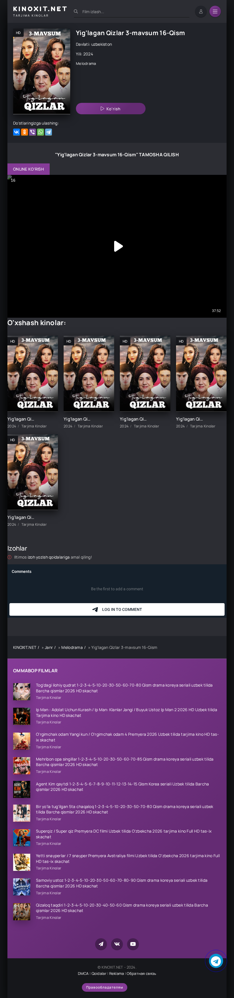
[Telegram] (48, 132)
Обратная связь (141, 973)
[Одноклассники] (24, 132)
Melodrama (86, 63)
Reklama (116, 973)
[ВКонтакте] (16, 132)
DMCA (83, 973)
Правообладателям (104, 987)
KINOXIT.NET (24, 647)
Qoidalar (99, 973)
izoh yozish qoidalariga (49, 557)
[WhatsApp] (40, 132)
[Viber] (32, 132)
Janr (49, 647)
